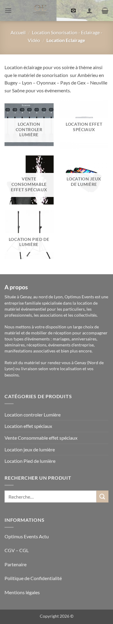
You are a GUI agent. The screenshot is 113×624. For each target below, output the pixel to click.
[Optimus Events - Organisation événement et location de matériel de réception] (40, 10)
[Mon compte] (89, 10)
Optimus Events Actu (27, 536)
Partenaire (16, 564)
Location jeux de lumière (30, 449)
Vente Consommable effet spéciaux (41, 438)
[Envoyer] (102, 496)
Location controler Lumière (33, 414)
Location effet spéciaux (28, 426)
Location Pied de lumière (30, 461)
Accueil (18, 32)
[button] (8, 10)
